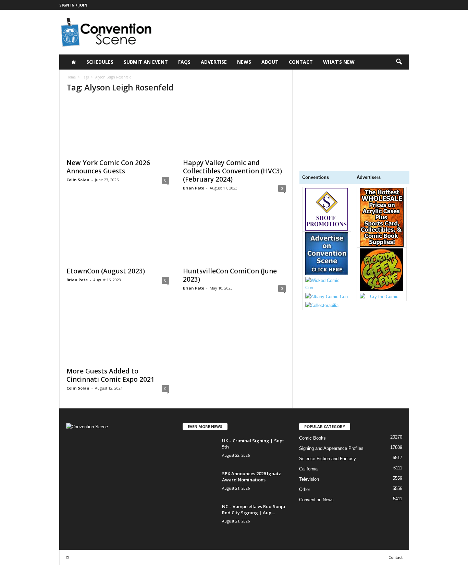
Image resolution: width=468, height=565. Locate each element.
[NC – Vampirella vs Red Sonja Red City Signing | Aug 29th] (200, 516)
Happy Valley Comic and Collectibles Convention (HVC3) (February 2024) (232, 171)
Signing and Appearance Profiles (331, 448)
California (308, 468)
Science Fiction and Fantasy (327, 458)
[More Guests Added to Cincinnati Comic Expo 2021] (117, 335)
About (270, 62)
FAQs (184, 62)
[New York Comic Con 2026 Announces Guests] (117, 127)
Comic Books (312, 438)
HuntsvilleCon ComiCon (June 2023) (230, 275)
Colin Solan (77, 179)
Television (309, 479)
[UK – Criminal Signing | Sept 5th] (200, 450)
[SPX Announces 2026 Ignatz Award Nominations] (200, 483)
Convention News (316, 499)
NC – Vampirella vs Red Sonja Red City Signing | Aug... (253, 509)
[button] (398, 62)
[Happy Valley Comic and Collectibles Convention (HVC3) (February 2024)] (234, 127)
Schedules (99, 62)
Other (304, 489)
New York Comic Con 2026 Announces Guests (108, 166)
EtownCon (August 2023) (105, 271)
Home (71, 77)
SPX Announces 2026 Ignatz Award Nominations (251, 476)
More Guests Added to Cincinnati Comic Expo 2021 (110, 375)
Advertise (214, 62)
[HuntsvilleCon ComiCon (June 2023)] (234, 235)
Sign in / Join (73, 5)
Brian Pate (193, 188)
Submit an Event (146, 62)
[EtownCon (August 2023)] (117, 235)
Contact (301, 62)
